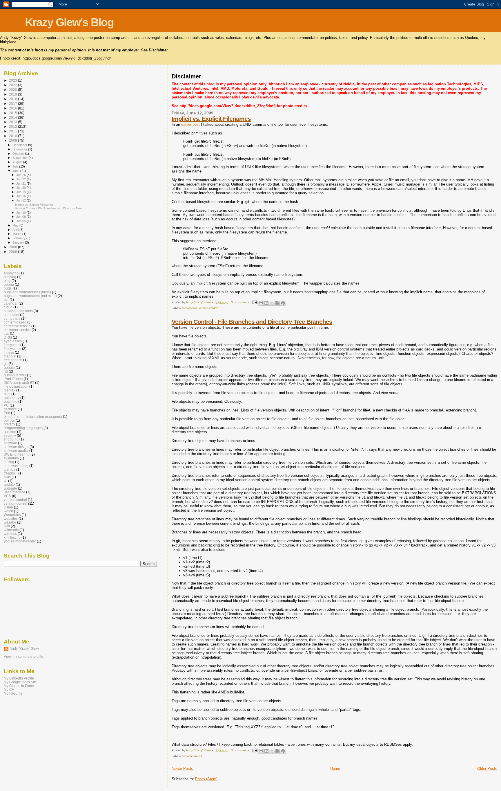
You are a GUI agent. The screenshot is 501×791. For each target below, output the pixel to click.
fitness (9, 352)
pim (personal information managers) (33, 416)
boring (9, 284)
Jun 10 (21, 212)
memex (9, 390)
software (10, 443)
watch (8, 511)
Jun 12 (21, 200)
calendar (11, 303)
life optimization (16, 386)
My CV (9, 689)
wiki (7, 526)
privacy (9, 424)
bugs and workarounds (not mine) (30, 296)
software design (16, 447)
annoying (11, 273)
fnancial (10, 356)
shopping (11, 439)
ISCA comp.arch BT (19, 382)
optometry (11, 398)
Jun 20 (21, 187)
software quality (16, 450)
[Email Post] (254, 302)
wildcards (11, 530)
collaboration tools (18, 311)
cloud (8, 307)
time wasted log (16, 466)
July (15, 166)
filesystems (189, 308)
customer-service (17, 330)
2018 (13, 99)
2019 (13, 94)
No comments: (241, 302)
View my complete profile (23, 657)
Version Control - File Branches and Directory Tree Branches (252, 321)
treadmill (10, 473)
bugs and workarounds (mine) (27, 292)
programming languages (23, 428)
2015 (13, 113)
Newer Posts (182, 768)
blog (7, 281)
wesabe (10, 522)
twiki (7, 477)
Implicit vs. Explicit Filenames (211, 118)
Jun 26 (21, 175)
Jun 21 (21, 183)
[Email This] (261, 303)
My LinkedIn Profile (19, 678)
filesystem (11, 345)
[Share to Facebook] (277, 303)
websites (11, 518)
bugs (8, 288)
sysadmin (11, 458)
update (9, 484)
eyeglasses (13, 341)
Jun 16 (21, 196)
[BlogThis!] (266, 303)
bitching (10, 277)
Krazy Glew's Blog (69, 22)
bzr (6, 299)
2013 (13, 122)
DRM (8, 337)
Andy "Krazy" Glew (24, 649)
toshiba (9, 469)
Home (335, 768)
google (9, 367)
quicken (10, 432)
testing (9, 462)
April (15, 229)
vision (8, 507)
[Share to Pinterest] (283, 303)
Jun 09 (21, 216)
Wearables (12, 515)
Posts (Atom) (206, 779)
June (16, 170)
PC (6, 405)
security (10, 435)
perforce (10, 409)
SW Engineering (17, 454)
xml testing (12, 537)
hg (6, 371)
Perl (7, 413)
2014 (13, 117)
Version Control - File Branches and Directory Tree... (49, 208)
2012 (13, 126)
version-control (208, 308)
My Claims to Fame (19, 686)
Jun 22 (21, 179)
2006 (13, 252)
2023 (13, 80)
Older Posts (487, 768)
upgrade (10, 488)
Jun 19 (21, 192)
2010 (13, 136)
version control (15, 499)
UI (5, 481)
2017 (13, 103)
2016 (13, 108)
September (20, 157)
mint (7, 394)
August (17, 162)
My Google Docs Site (20, 682)
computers (12, 318)
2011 (13, 131)
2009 (13, 140)
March (17, 233)
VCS (7, 496)
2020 (13, 89)
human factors (15, 375)
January (18, 242)
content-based (15, 322)
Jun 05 (21, 221)
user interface (14, 492)
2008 (13, 247)
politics (9, 420)
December (20, 145)
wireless (10, 533)
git (6, 364)
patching (10, 401)
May (15, 225)
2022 (13, 85)
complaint (11, 315)
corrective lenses (17, 326)
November (20, 149)
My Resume (13, 693)
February (19, 238)
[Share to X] (272, 303)
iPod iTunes (13, 379)
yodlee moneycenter (20, 541)
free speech (13, 360)
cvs (6, 333)
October (18, 153)
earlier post (190, 124)
